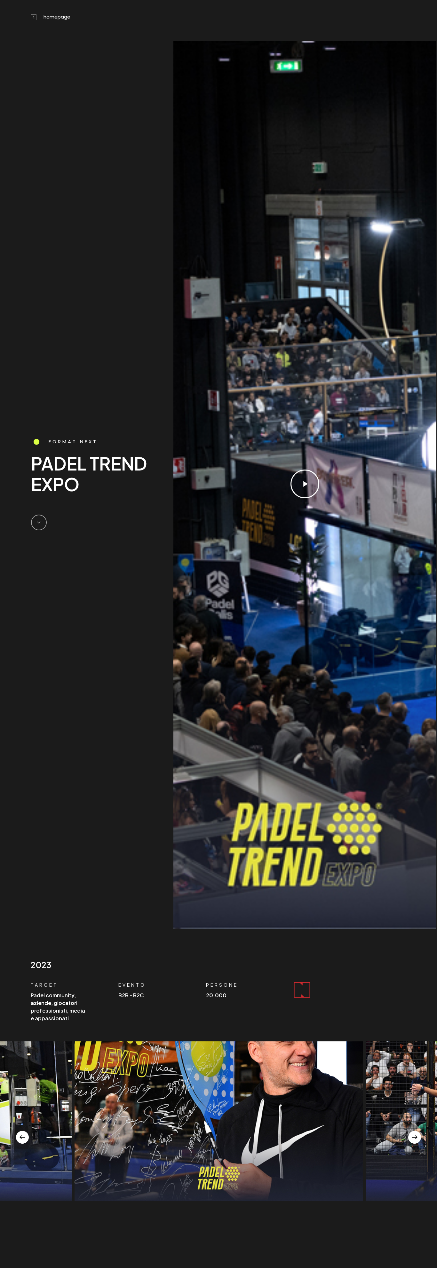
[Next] (414, 1137)
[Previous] (22, 1137)
